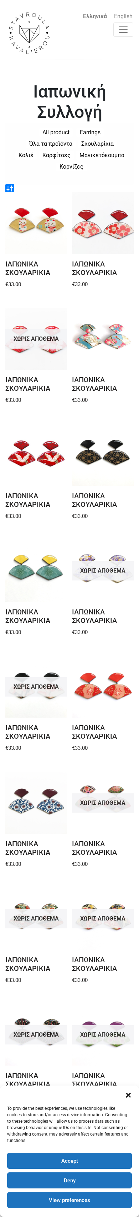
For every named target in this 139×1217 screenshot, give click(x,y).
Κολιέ (26, 155)
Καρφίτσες (56, 155)
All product (56, 132)
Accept (69, 1161)
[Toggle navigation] (123, 30)
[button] (128, 1094)
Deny (70, 1180)
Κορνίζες (71, 166)
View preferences (69, 1200)
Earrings (90, 132)
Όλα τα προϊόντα (50, 143)
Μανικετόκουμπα (101, 155)
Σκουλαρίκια (97, 143)
